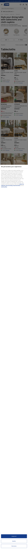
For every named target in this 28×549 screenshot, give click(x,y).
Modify (14, 541)
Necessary (14, 546)
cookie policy (4, 186)
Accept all (14, 536)
